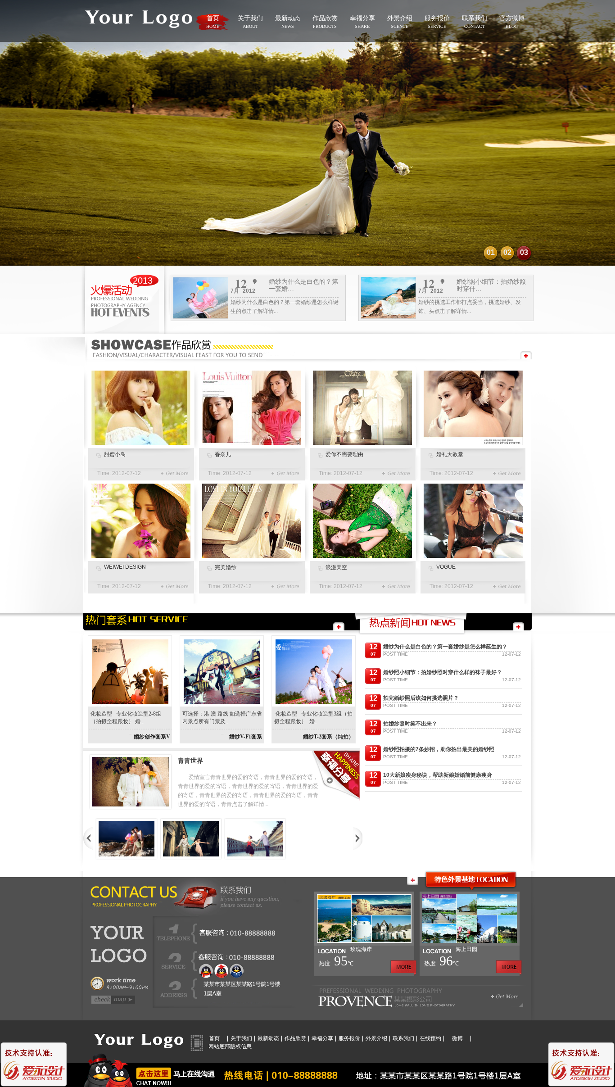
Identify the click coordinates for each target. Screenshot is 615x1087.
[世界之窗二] (255, 839)
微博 (457, 1038)
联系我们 (403, 1038)
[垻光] (191, 839)
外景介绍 (376, 1038)
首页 (214, 1038)
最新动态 (268, 1038)
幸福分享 (322, 1038)
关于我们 (241, 1038)
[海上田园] (470, 944)
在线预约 (430, 1038)
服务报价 (349, 1038)
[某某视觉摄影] (138, 37)
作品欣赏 (295, 1038)
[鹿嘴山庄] (126, 839)
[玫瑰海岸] (364, 944)
